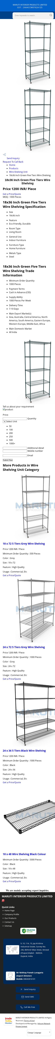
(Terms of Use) (29, 1020)
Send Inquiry (12, 158)
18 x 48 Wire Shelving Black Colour (24, 854)
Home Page (10, 910)
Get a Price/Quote (12, 194)
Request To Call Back (13, 161)
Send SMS (29, 996)
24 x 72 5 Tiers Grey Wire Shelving (24, 647)
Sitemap (8, 926)
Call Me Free (29, 1007)
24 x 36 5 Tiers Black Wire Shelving (24, 750)
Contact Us (9, 922)
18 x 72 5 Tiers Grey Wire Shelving (24, 543)
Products (13, 168)
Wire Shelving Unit (18, 171)
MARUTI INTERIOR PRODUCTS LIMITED (30, 6)
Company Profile (12, 914)
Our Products (10, 918)
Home (12, 164)
